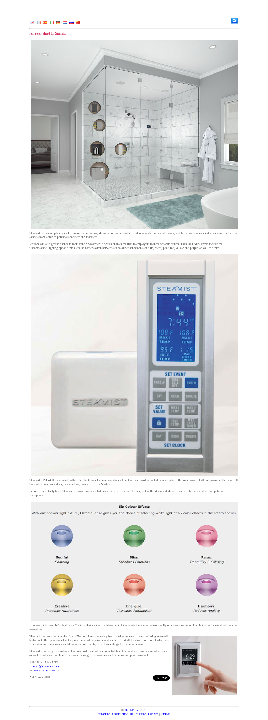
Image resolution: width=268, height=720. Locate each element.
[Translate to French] (39, 23)
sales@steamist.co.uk (46, 666)
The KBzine (131, 710)
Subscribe (104, 714)
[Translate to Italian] (52, 23)
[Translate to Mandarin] (78, 23)
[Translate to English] (32, 23)
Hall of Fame (138, 714)
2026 (143, 710)
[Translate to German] (58, 23)
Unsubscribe (120, 714)
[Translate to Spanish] (45, 23)
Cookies (153, 714)
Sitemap (165, 714)
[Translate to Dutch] (65, 23)
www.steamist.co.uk (46, 670)
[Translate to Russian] (71, 23)
